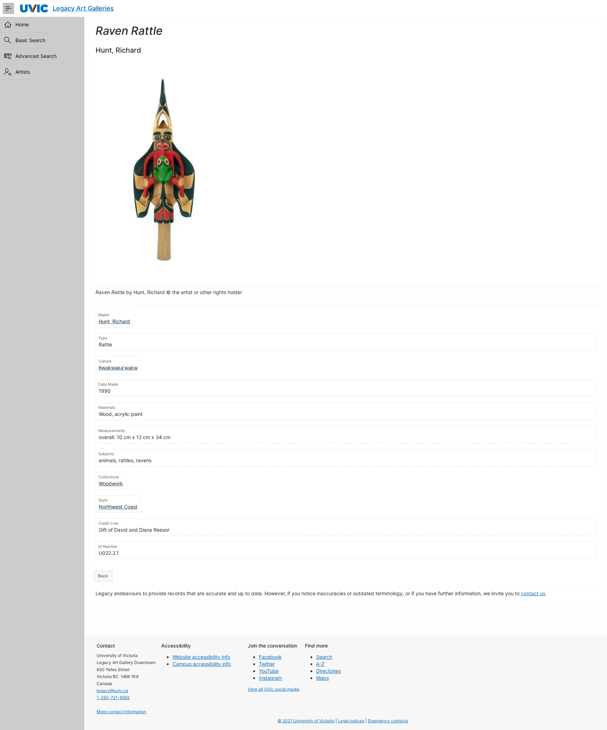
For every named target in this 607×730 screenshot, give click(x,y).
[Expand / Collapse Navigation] (8, 8)
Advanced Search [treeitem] (36, 56)
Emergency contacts (388, 720)
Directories (328, 671)
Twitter (267, 664)
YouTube (269, 671)
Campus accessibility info (201, 664)
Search (324, 657)
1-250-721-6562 (113, 697)
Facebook (270, 657)
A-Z (320, 664)
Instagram (270, 678)
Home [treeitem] (22, 24)
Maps (322, 678)
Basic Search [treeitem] (30, 40)
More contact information (121, 711)
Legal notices (351, 720)
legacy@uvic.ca (112, 690)
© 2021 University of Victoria (306, 720)
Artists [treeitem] (22, 72)
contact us (533, 593)
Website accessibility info (201, 657)
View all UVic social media (273, 689)
